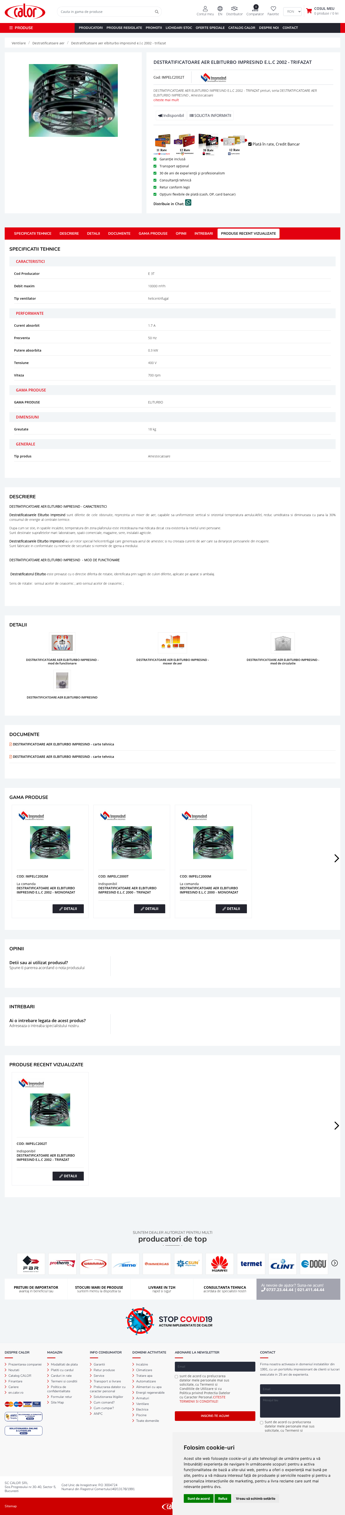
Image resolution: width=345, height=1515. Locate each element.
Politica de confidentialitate (58, 1389)
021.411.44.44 (310, 1289)
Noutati (13, 1370)
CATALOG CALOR (241, 28)
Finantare (15, 1381)
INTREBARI (204, 233)
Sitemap (11, 1506)
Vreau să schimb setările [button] (255, 1498)
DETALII (93, 233)
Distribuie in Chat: (169, 203)
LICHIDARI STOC (179, 28)
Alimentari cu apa (148, 1387)
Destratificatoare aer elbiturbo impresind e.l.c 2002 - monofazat (46, 890)
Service (98, 1375)
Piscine (140, 1415)
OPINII (181, 233)
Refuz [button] (222, 1498)
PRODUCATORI (91, 28)
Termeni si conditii (63, 1381)
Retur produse (104, 1370)
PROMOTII (154, 28)
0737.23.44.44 (279, 1289)
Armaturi (142, 1398)
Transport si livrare (107, 1381)
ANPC (98, 1413)
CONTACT (290, 28)
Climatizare (143, 1370)
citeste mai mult (166, 100)
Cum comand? (104, 1402)
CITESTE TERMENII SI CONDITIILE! (203, 1399)
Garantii (99, 1364)
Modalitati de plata (64, 1364)
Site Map (57, 1402)
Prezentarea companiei (25, 1364)
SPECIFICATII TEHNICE (32, 233)
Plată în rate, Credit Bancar (276, 144)
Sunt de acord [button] (199, 1498)
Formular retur (61, 1397)
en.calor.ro (15, 1392)
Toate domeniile (147, 1421)
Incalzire (141, 1364)
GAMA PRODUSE (153, 233)
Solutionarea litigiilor (108, 1397)
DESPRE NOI (269, 28)
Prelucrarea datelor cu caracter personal (108, 1389)
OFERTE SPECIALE (210, 28)
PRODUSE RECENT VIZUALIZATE (248, 233)
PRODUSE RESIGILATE (124, 28)
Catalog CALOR (19, 1375)
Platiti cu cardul (61, 1370)
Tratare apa (143, 1375)
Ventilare (142, 1404)
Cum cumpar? (103, 1408)
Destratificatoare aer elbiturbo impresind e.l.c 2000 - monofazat (209, 890)
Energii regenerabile (150, 1392)
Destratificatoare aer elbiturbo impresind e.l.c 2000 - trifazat (127, 890)
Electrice (141, 1409)
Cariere (13, 1387)
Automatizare (145, 1381)
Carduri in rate (61, 1375)
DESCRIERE (69, 233)
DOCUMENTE (119, 233)
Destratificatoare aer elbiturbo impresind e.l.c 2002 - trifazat (46, 1157)
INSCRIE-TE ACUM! (215, 1416)
